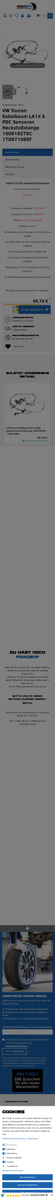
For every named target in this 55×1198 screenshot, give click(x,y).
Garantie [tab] (10, 174)
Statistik (11, 1149)
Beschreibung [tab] (12, 152)
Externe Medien (14, 1157)
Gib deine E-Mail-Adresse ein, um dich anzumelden (27, 1027)
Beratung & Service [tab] (15, 166)
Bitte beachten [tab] (13, 159)
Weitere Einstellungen (12, 1170)
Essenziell (12, 1144)
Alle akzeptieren (27, 1177)
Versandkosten (45, 305)
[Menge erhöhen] (14, 307)
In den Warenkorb (32, 309)
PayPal (10, 1161)
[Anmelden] (23, 16)
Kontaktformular (27, 724)
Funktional (12, 1166)
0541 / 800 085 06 (18, 720)
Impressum (33, 1138)
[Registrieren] (29, 16)
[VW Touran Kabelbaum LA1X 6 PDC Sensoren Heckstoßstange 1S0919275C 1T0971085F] (10, 92)
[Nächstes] (50, 52)
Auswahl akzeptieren (28, 1184)
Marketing (12, 1153)
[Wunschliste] (17, 16)
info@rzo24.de (37, 720)
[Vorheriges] (4, 52)
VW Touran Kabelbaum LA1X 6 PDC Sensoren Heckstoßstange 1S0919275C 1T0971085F (26, 431)
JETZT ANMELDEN (14, 1051)
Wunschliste (19, 346)
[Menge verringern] (14, 312)
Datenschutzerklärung (16, 1046)
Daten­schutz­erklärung (15, 1138)
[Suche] (5, 16)
